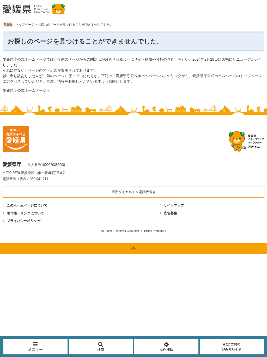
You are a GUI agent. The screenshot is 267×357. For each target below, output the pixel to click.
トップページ (25, 24)
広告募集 (170, 213)
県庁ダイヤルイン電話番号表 (134, 192)
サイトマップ (174, 205)
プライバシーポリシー (24, 221)
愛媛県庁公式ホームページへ (26, 90)
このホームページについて (27, 205)
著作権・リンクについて (25, 213)
